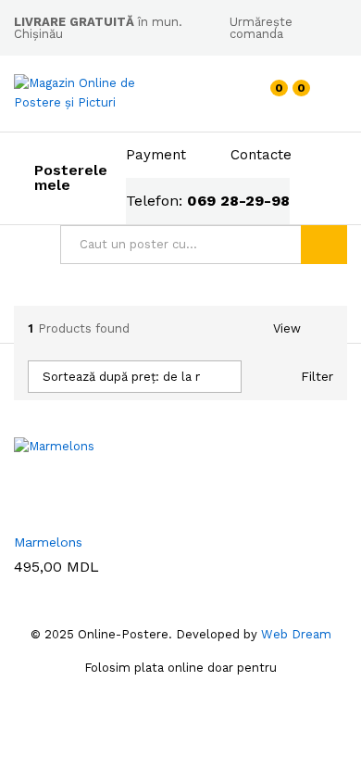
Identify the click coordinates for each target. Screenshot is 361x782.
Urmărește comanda (261, 28)
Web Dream (296, 634)
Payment (156, 155)
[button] (23, 511)
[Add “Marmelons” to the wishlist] (83, 511)
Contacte (261, 155)
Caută (324, 244)
